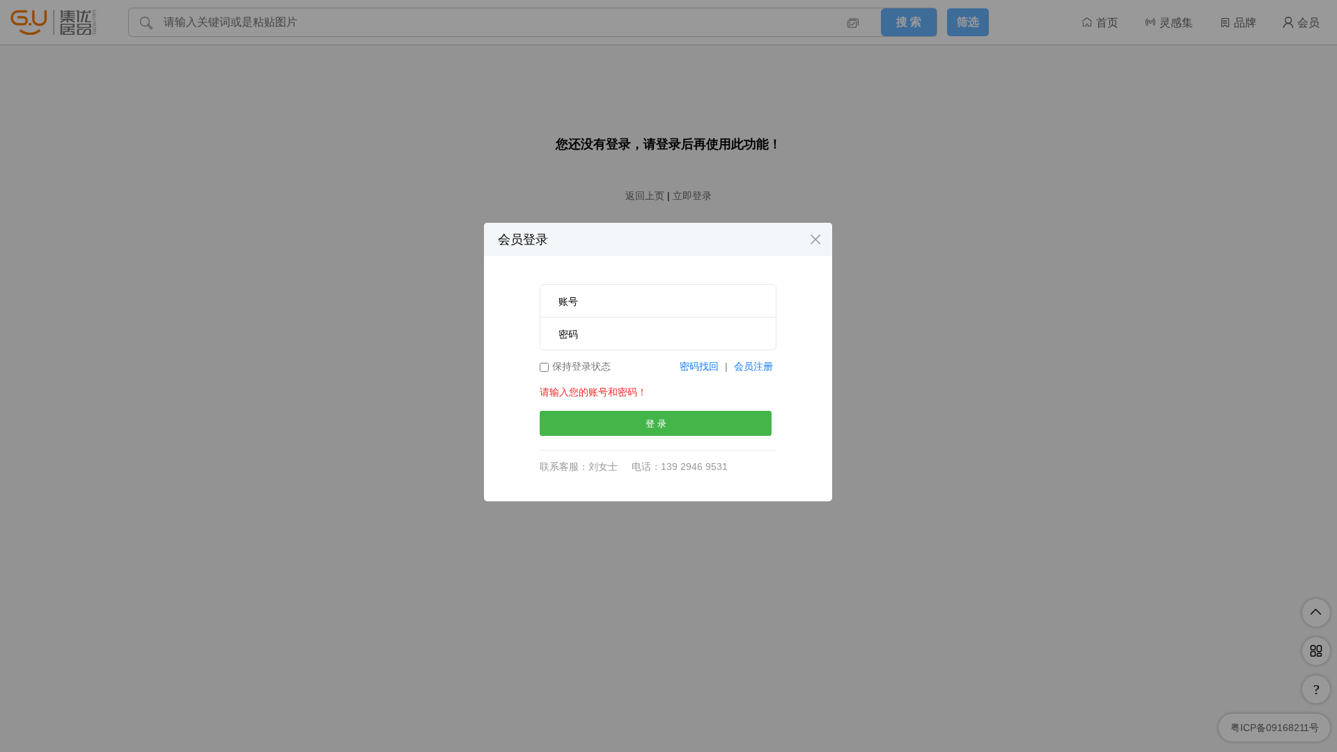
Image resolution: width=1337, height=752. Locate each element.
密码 (568, 334)
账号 (568, 301)
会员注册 (753, 366)
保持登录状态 (581, 366)
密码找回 (699, 366)
